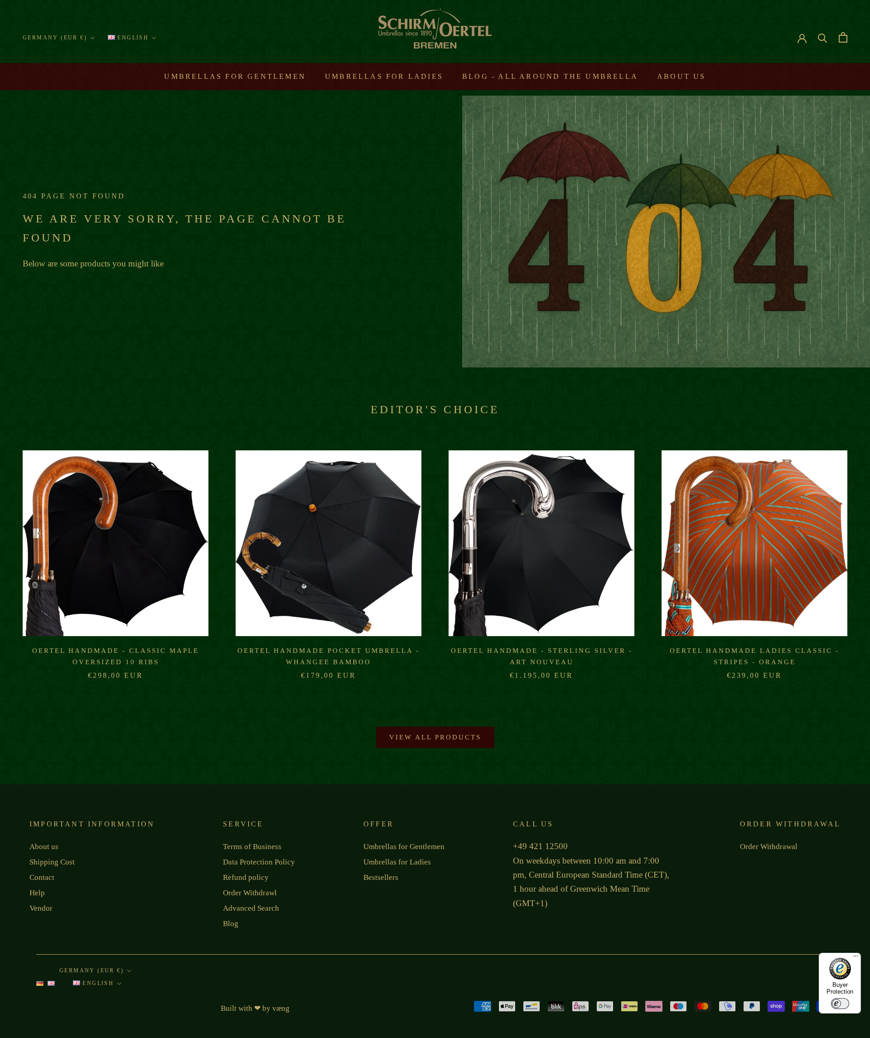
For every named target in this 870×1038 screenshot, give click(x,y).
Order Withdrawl (250, 892)
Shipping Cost (52, 862)
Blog (230, 923)
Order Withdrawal (769, 846)
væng (281, 1008)
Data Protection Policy (259, 862)
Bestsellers (380, 877)
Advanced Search (251, 908)
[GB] (51, 986)
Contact (41, 877)
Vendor (41, 908)
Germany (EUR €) (55, 37)
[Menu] (855, 958)
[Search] (822, 37)
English (132, 37)
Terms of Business (252, 846)
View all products (435, 737)
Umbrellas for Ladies (384, 76)
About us (681, 76)
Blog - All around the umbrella (550, 76)
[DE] (40, 986)
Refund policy (246, 877)
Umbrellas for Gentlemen (235, 76)
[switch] (840, 1003)
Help (37, 892)
